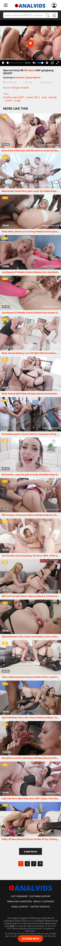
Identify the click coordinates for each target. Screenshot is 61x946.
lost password (19, 896)
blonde (52, 97)
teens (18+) (33, 97)
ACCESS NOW (30, 938)
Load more (30, 851)
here (12, 926)
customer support (40, 896)
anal (44, 97)
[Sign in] (55, 5)
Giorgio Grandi (20, 87)
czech (8, 100)
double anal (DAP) (14, 97)
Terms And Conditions (19, 901)
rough (17, 100)
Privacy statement (43, 901)
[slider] (15, 62)
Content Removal (40, 906)
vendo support (19, 906)
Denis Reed (18, 77)
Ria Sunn (29, 70)
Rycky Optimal (33, 77)
